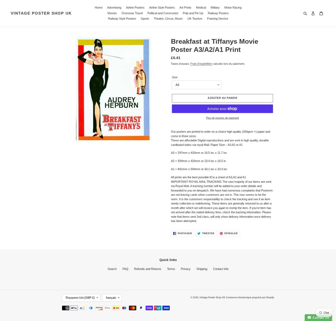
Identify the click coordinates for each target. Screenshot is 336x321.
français (111, 297)
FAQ (125, 269)
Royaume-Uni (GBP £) (80, 297)
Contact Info (220, 269)
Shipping (201, 269)
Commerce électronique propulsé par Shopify (250, 297)
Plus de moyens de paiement (222, 118)
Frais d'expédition (201, 63)
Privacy (186, 269)
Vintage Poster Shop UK (41, 13)
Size (175, 77)
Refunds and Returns (147, 269)
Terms (171, 269)
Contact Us (320, 317)
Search (112, 269)
